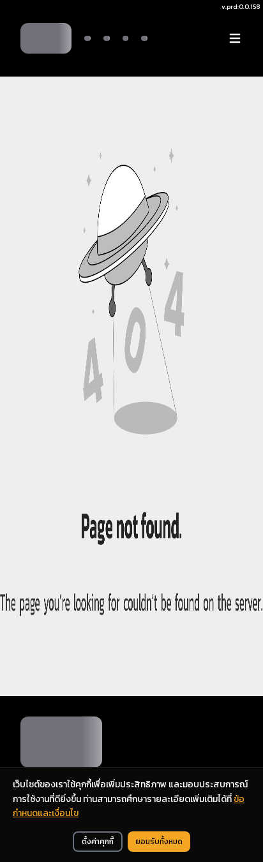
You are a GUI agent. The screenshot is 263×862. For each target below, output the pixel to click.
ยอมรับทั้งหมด (159, 841)
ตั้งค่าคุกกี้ (98, 841)
